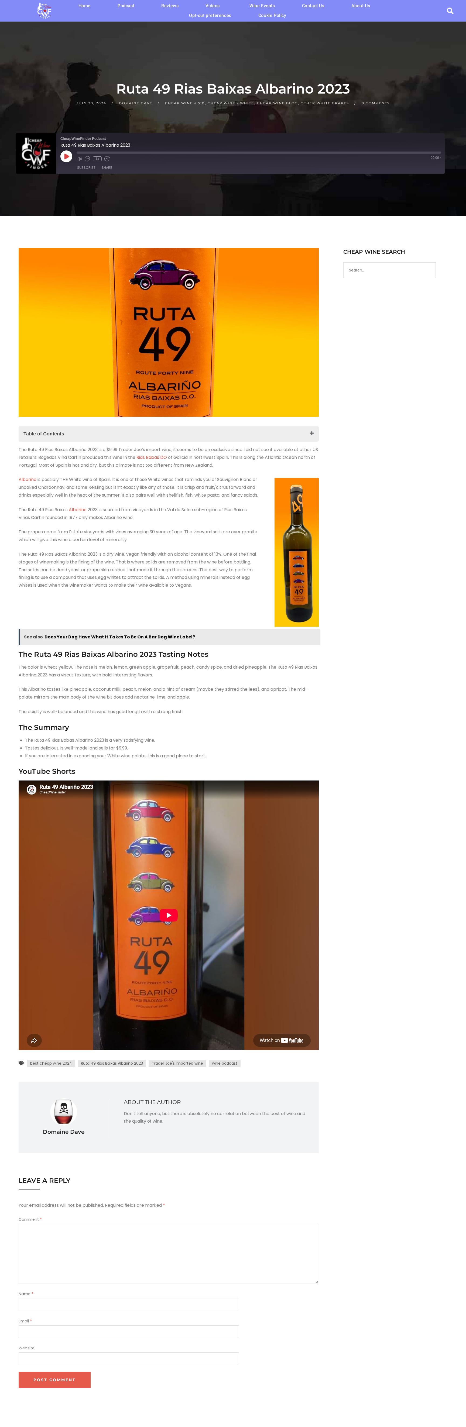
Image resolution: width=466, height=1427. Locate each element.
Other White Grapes (325, 103)
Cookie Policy (272, 15)
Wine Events (262, 5)
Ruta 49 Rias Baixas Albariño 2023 (112, 1063)
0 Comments (376, 103)
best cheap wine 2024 (51, 1063)
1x (97, 159)
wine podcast (224, 1063)
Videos (212, 5)
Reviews (170, 5)
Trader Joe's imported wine (177, 1063)
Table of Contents (43, 433)
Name (26, 1294)
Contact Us (313, 5)
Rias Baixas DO (151, 457)
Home (84, 5)
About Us (360, 5)
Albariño (27, 479)
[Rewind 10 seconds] (87, 158)
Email (25, 1321)
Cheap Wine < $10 (185, 103)
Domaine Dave (135, 103)
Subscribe (86, 167)
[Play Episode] (66, 156)
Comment (30, 1219)
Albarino (77, 510)
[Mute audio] (79, 158)
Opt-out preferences (210, 15)
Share (107, 167)
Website (27, 1348)
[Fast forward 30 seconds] (107, 158)
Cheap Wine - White (231, 103)
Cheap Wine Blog (277, 103)
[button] (213, 6)
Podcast (126, 5)
